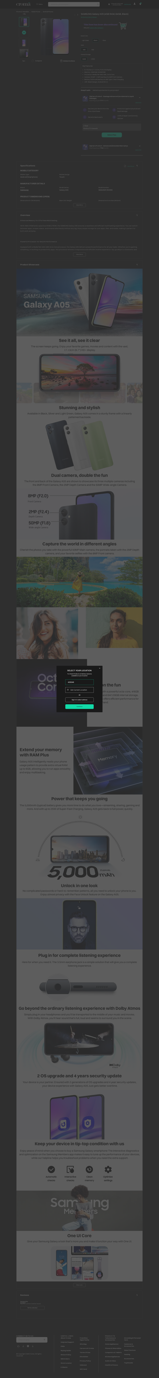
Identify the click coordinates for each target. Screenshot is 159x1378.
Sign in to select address (79, 700)
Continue (79, 706)
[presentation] (79, 682)
